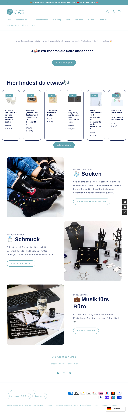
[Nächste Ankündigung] (120, 2)
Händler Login (65, 364)
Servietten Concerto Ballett (52, 112)
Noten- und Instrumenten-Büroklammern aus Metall (117, 115)
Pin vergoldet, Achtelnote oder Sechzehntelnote (74, 116)
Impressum (50, 405)
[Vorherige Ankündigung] (7, 2)
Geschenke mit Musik (20, 405)
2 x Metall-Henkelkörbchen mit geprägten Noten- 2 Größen (10, 116)
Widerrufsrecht (85, 405)
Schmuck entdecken (20, 263)
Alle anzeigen (64, 145)
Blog (76, 364)
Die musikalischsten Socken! (91, 201)
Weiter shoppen (64, 62)
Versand (96, 405)
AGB (76, 405)
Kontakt (53, 364)
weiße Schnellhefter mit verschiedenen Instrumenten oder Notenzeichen (96, 119)
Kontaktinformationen (110, 405)
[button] (23, 20)
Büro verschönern (86, 330)
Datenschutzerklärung (64, 405)
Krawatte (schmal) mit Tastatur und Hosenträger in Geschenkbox (32, 117)
